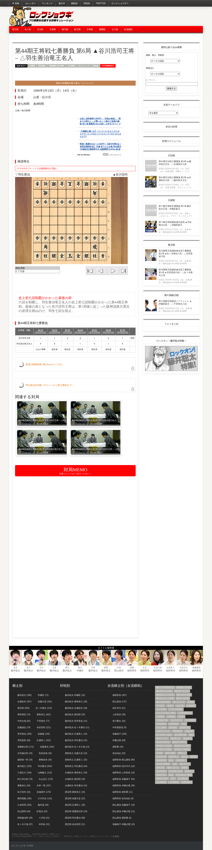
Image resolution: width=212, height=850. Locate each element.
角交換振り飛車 (175, 771)
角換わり (189, 771)
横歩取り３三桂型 (164, 746)
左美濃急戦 (177, 731)
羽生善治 (42, 66)
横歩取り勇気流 (163, 742)
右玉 (184, 724)
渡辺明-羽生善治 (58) (75, 818)
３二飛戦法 (173, 782)
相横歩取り (173, 757)
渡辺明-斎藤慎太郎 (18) (76, 811)
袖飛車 (184, 768)
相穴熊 (193, 757)
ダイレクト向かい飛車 (166, 713)
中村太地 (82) (23, 721)
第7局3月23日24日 (122, 331)
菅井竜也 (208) (24, 734)
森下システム (162, 738)
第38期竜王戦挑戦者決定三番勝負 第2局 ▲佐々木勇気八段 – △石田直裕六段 (176, 254)
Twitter (101, 3)
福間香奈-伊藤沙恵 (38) (123, 785)
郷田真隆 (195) (24, 798)
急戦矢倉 (189, 731)
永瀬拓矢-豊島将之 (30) (76, 772)
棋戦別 (74, 3)
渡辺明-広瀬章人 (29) (75, 805)
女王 (145, 667)
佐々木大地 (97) (24, 824)
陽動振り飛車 (162, 778)
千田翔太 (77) (43, 721)
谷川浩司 (71, 66)
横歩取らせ (175, 738)
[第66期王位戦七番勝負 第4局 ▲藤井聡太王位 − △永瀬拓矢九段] (151, 170)
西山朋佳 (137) (119, 701)
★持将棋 (190, 706)
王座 (54, 667)
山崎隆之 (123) (45, 772)
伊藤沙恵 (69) (118, 740)
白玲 (119, 667)
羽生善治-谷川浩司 (56, 66)
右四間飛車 (173, 724)
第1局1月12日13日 (40, 331)
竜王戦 (15, 29)
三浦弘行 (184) (24, 772)
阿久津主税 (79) (24, 779)
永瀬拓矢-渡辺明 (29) (75, 779)
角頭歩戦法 (161, 775)
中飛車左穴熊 (162, 720)
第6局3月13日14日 (108, 331)
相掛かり (182, 753)
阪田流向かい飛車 (183, 775)
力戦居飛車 (161, 724)
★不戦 (190, 702)
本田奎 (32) (44, 824)
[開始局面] (37, 268)
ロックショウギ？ (120, 3)
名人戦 (28, 29)
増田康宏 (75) (23, 714)
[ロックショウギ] (42, 26)
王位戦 (40, 29)
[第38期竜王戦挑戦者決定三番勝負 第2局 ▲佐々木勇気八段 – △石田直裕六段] (151, 260)
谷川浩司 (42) (23, 792)
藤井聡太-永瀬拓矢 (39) (76, 708)
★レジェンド (84, 66)
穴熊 (175, 764)
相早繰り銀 (161, 757)
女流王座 (158, 667)
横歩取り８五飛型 (164, 749)
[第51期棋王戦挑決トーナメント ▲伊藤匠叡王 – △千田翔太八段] (151, 310)
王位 (41, 667)
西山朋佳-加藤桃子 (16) (123, 805)
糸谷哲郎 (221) (44, 727)
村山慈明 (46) (23, 811)
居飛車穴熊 (184, 727)
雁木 (173, 778)
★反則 (170, 706)
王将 (93, 667)
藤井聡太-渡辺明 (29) (75, 714)
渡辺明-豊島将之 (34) (75, 792)
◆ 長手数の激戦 (163, 702)
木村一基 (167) (44, 785)
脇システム (184, 764)
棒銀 (191, 735)
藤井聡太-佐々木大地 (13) (77, 747)
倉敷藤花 (196, 667)
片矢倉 (159, 753)
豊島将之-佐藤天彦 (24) (76, 753)
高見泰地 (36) (45, 753)
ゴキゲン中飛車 (175, 709)
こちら (116, 836)
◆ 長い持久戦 (182, 698)
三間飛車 (171, 717)
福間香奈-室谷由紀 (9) (122, 798)
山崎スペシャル (163, 731)
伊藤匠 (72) (43, 695)
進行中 (62, 3)
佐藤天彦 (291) (45, 701)
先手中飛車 (190, 720)
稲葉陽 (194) (44, 734)
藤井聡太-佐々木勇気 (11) (77, 727)
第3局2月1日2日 (67, 331)
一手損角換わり (184, 713)
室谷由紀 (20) (118, 753)
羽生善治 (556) (45, 766)
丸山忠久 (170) (46, 779)
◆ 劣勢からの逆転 (164, 691)
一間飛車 (160, 717)
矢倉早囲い (181, 760)
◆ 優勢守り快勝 (183, 687)
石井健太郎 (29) (24, 753)
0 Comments (108, 66)
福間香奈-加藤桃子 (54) (123, 779)
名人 (28, 667)
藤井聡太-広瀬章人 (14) (76, 734)
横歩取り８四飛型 (182, 749)
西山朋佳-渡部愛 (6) (121, 818)
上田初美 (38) (118, 714)
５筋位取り (186, 782)
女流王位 (183, 667)
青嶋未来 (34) (45, 759)
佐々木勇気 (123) (44, 708)
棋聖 (106, 667)
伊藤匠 (80, 670)
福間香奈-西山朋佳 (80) (123, 759)
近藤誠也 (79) (23, 727)
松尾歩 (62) (42, 811)
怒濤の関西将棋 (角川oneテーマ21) (44, 364)
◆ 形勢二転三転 (181, 691)
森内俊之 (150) (24, 766)
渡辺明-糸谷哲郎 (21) (75, 824)
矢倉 (171, 760)
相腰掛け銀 (161, 760)
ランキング (47, 3)
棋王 (67, 667)
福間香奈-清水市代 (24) (123, 766)
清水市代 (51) (118, 708)
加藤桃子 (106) (119, 734)
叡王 (80, 667)
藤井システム (172, 768)
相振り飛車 (170, 753)
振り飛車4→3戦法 (164, 735)
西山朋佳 (119, 670)
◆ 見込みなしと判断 (165, 698)
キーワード (150, 79)
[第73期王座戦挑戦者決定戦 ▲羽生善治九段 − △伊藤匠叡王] (151, 231)
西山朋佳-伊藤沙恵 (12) (123, 811)
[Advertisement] (142, 16)
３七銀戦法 (182, 778)
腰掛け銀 (160, 768)
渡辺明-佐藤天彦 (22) (75, 798)
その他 (114, 29)
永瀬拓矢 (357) (24, 701)
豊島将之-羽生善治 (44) (76, 766)
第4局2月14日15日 (80, 331)
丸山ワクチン (176, 720)
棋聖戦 (102, 29)
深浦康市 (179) (44, 792)
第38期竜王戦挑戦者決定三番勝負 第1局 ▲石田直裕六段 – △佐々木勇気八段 (176, 272)
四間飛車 (173, 727)
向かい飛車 (161, 727)
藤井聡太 (15, 670)
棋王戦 (65, 29)
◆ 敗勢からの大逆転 (165, 695)
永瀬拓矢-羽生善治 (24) (76, 785)
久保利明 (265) (24, 805)
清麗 (132, 667)
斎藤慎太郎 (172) (25, 747)
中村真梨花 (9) (119, 727)
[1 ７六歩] (37, 271)
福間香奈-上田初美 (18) (123, 772)
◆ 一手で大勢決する (165, 687)
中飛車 (181, 717)
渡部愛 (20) (117, 747)
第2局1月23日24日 (54, 331)
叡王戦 (77, 29)
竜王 (16, 667)
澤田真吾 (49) (23, 740)
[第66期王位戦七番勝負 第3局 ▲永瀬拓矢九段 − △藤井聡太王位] (151, 186)
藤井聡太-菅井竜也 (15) (76, 721)
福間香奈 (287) (119, 695)
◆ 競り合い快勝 (183, 695)
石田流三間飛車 (163, 764)
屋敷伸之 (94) (23, 785)
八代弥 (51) (44, 818)
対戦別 (86, 3)
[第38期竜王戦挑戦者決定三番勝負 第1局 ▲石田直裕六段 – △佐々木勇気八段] (151, 278)
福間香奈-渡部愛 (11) (122, 792)
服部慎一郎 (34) (24, 759)
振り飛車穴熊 (180, 735)
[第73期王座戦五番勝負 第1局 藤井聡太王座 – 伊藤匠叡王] (151, 215)
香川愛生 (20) (118, 721)
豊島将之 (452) (44, 714)
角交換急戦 (161, 771)
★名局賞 (180, 706)
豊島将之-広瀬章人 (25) (76, 759)
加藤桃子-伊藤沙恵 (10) (123, 824)
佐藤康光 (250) (47, 747)
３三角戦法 (161, 782)
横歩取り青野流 (179, 742)
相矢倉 (95, 66)
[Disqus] (75, 521)
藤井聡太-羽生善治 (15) (76, 740)
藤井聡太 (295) (24, 695)
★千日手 (160, 706)
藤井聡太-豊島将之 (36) (76, 701)
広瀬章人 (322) (44, 740)
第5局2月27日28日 (94, 331)
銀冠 (171, 775)
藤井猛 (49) (43, 805)
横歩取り (187, 738)
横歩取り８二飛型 (182, 746)
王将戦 (90, 29)
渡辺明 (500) (23, 708)
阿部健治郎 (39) (24, 818)
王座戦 (52, 29)
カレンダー (30, 3)
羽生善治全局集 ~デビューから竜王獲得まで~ (49, 385)
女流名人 (171, 667)
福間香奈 (131, 670)
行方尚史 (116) (45, 798)
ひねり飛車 (161, 709)
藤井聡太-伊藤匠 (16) (75, 695)
